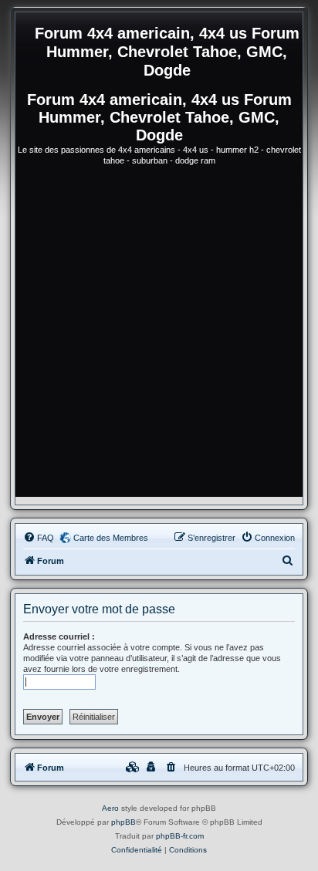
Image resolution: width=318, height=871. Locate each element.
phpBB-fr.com (180, 836)
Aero (110, 808)
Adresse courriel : (59, 636)
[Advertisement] (159, 338)
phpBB (123, 822)
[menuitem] (38, 537)
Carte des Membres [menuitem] (110, 537)
